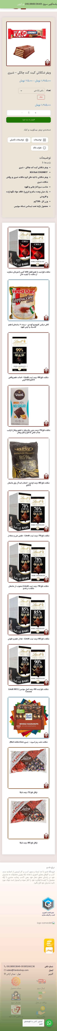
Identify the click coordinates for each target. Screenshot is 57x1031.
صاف (41, 97)
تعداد (48, 90)
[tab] (39, 140)
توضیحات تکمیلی (17, 139)
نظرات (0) (37, 148)
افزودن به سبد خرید (28, 119)
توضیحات (38, 139)
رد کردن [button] (20, 4)
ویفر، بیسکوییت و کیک (33, 130)
